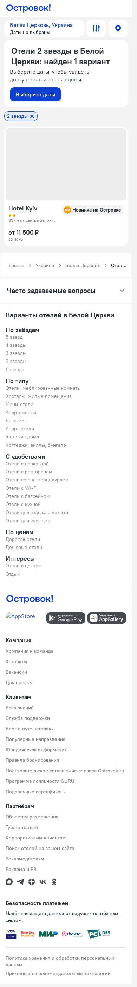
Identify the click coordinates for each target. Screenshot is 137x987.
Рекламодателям (25, 859)
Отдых (13, 574)
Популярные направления (35, 739)
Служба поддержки (28, 718)
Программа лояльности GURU (40, 781)
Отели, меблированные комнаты (43, 388)
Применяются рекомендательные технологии (58, 973)
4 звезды (16, 345)
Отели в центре (23, 566)
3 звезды (16, 353)
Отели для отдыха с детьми (37, 512)
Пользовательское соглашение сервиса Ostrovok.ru (65, 770)
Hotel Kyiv (22, 208)
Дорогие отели (23, 539)
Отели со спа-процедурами (37, 480)
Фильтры (96, 28)
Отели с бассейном (28, 496)
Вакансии (16, 672)
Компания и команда (29, 651)
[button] (44, 28)
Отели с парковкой (27, 463)
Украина (44, 265)
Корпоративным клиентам (36, 838)
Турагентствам (22, 827)
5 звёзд (14, 337)
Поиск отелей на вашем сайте (40, 848)
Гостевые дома (22, 437)
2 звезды (16, 361)
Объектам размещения (32, 817)
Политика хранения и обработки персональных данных (60, 961)
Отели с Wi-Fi (22, 488)
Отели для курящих (28, 520)
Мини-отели (19, 404)
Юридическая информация (36, 749)
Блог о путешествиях (30, 728)
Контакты (16, 661)
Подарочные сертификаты (36, 791)
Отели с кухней (23, 504)
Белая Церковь (82, 265)
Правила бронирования (32, 760)
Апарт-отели (20, 428)
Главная (15, 265)
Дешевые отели (24, 547)
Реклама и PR (21, 869)
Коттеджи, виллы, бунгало (36, 445)
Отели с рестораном (29, 472)
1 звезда (15, 369)
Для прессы (19, 682)
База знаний (20, 708)
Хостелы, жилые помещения (39, 396)
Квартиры (17, 420)
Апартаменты (21, 412)
